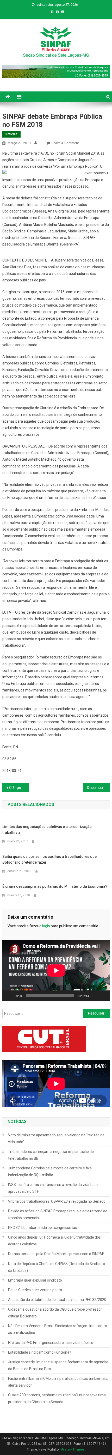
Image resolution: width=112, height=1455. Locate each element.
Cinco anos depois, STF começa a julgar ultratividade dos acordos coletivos (54, 1240)
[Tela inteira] (102, 995)
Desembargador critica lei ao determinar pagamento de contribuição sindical (98, 788)
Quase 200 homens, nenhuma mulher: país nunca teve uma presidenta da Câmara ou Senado (57, 1398)
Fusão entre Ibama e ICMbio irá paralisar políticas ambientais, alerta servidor (58, 1381)
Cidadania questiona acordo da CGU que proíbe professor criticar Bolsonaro (55, 1312)
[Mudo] (94, 995)
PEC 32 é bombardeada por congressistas (42, 1227)
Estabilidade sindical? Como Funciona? (39, 1352)
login (46, 926)
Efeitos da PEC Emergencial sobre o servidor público (50, 1342)
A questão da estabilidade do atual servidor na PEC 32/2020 (57, 1300)
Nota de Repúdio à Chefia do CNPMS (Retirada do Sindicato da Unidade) (56, 1267)
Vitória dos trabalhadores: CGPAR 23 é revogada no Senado (56, 1201)
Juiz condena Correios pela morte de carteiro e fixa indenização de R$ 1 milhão (50, 1171)
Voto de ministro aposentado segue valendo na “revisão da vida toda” (56, 1138)
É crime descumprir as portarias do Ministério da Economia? (54, 886)
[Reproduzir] (9, 995)
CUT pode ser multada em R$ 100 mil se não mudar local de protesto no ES (19, 788)
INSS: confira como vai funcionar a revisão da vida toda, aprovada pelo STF (53, 1188)
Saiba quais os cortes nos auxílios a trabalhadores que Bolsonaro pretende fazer (49, 859)
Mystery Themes (72, 1449)
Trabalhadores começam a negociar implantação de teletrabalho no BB (51, 1154)
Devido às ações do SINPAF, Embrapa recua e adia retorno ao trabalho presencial (57, 1214)
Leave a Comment (65, 143)
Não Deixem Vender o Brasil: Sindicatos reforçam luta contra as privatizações (57, 1329)
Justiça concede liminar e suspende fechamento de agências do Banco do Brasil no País (58, 1365)
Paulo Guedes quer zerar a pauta (35, 1290)
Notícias (11, 134)
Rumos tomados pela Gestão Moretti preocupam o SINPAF (56, 1254)
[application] (56, 970)
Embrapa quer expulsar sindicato (35, 1280)
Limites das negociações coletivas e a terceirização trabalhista (47, 830)
